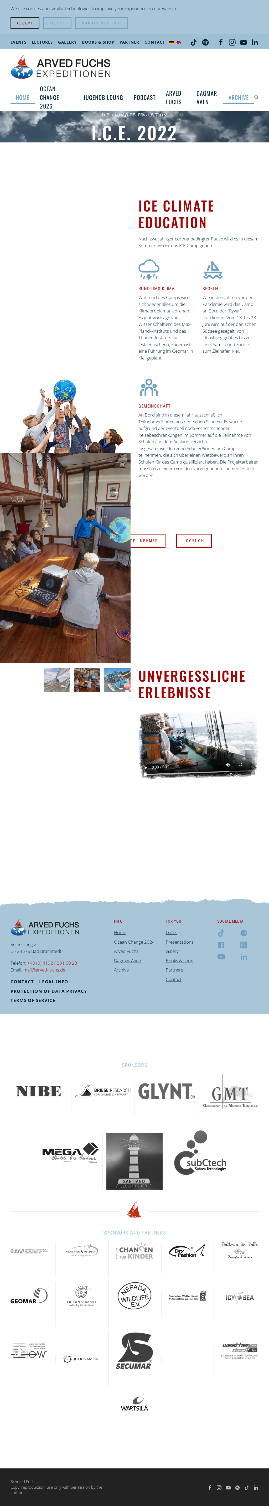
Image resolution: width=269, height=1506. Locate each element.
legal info (53, 982)
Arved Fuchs (174, 97)
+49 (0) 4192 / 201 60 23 (52, 963)
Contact (154, 42)
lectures (42, 42)
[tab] (57, 680)
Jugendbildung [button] (103, 97)
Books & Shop (98, 42)
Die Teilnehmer (139, 540)
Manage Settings (101, 23)
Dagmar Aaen (206, 97)
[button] (256, 97)
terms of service (33, 1000)
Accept (25, 23)
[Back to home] (61, 66)
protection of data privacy (49, 991)
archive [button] (239, 97)
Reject (57, 23)
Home (22, 97)
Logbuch (193, 540)
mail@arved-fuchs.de (44, 970)
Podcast (145, 97)
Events (19, 42)
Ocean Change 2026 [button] (49, 97)
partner (129, 42)
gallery (67, 42)
